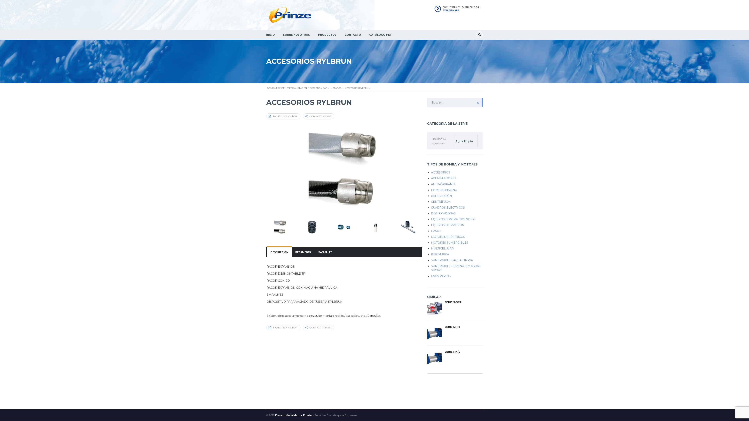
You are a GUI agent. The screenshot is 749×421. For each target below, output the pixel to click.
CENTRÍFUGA (440, 201)
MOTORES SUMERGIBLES (449, 242)
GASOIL (436, 231)
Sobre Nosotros (296, 34)
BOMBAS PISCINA (444, 190)
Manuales (325, 252)
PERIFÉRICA (440, 254)
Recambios (303, 252)
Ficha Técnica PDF (285, 116)
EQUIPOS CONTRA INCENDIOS (453, 219)
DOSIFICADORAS (443, 213)
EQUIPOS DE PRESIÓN (447, 225)
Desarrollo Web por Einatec (294, 415)
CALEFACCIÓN (441, 196)
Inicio (270, 34)
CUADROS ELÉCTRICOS (448, 207)
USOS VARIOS (441, 276)
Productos (327, 34)
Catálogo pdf (380, 34)
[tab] (279, 252)
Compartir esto (320, 116)
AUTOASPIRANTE (443, 184)
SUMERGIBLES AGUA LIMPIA (452, 260)
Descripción (279, 252)
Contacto (353, 34)
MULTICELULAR (442, 248)
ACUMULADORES (443, 178)
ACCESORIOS (440, 172)
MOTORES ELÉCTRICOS (448, 237)
